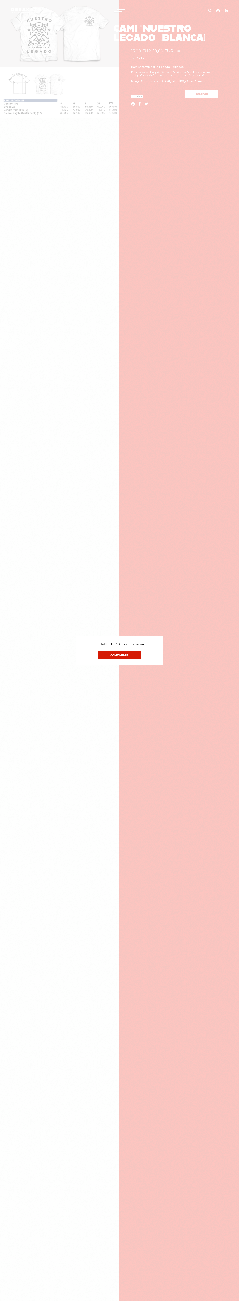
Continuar (119, 655)
